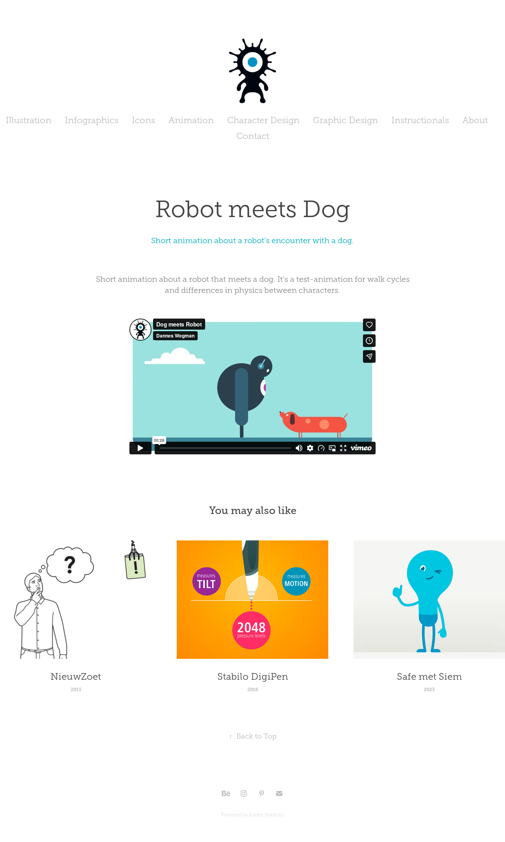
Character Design (263, 120)
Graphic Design (345, 120)
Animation (191, 120)
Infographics (91, 120)
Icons (143, 120)
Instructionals (420, 120)
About (475, 120)
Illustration (28, 120)
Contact (252, 136)
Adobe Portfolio (266, 815)
